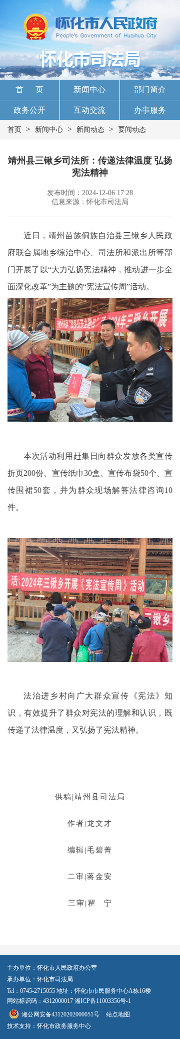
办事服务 (150, 110)
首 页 (30, 89)
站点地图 (118, 1014)
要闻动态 (132, 129)
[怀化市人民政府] (90, 28)
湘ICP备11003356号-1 (102, 1000)
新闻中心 (90, 89)
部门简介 (150, 89)
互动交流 (90, 110)
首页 (15, 129)
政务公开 (30, 110)
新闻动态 (90, 129)
